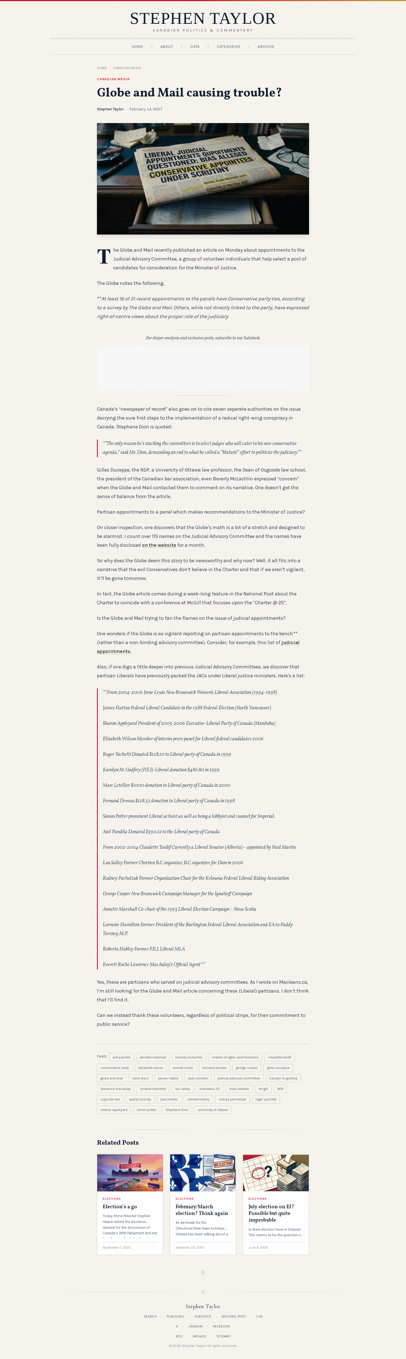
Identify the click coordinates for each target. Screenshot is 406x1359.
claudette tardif (279, 1057)
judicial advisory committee (239, 1078)
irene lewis (140, 1078)
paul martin (169, 1099)
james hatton (168, 1078)
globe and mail (112, 1078)
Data (195, 46)
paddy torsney (140, 1099)
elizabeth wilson (150, 1068)
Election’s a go (120, 1207)
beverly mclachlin (188, 1057)
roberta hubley (198, 1099)
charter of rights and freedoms (235, 1057)
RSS (179, 1336)
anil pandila (121, 1057)
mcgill (263, 1089)
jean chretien (198, 1078)
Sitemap (223, 1336)
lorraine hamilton (153, 1089)
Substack (202, 1316)
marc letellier (239, 1089)
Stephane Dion (177, 1110)
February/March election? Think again (202, 1210)
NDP (280, 1089)
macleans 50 (209, 1089)
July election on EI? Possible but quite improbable (271, 1214)
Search (150, 1316)
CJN (259, 1316)
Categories (229, 46)
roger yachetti (265, 1099)
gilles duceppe (278, 1068)
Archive (266, 46)
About (166, 46)
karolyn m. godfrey (283, 1078)
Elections (112, 1199)
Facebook (221, 1326)
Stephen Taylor (110, 109)
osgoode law (110, 1099)
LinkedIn (196, 1326)
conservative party (115, 1068)
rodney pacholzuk (232, 1099)
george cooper (247, 1068)
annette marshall (153, 1057)
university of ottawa (213, 1110)
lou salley (182, 1089)
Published (175, 1316)
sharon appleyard (114, 1110)
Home (137, 46)
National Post (234, 1316)
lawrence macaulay (116, 1089)
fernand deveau (214, 1068)
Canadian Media (127, 68)
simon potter (146, 1110)
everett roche (183, 1068)
